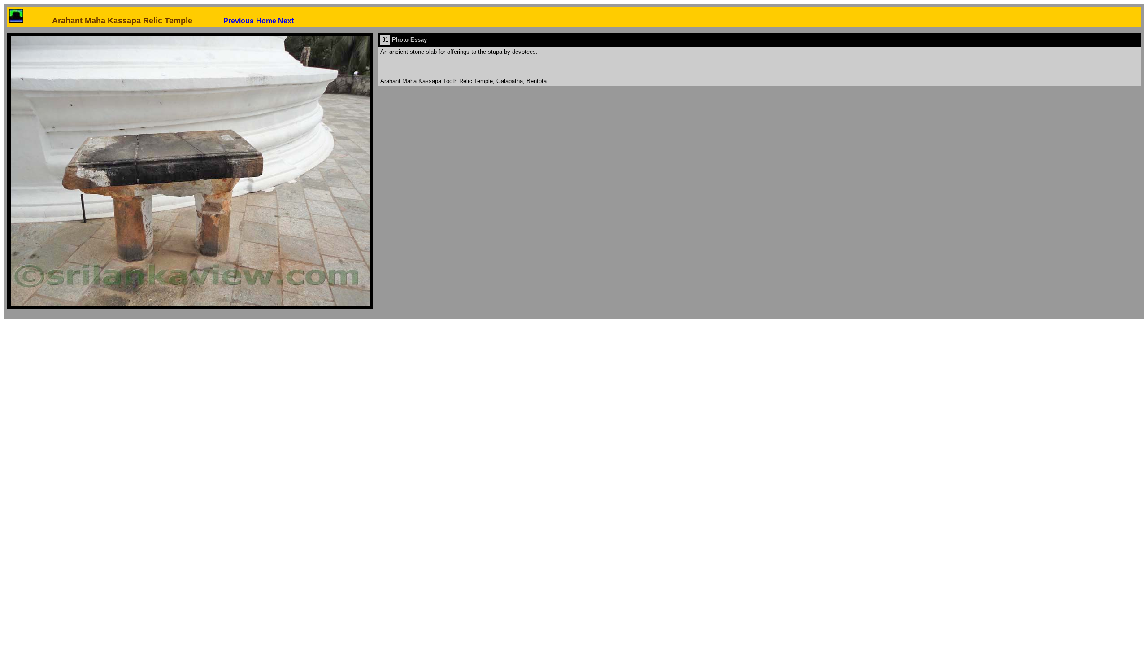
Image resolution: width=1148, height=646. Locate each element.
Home (266, 21)
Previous (238, 21)
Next (286, 21)
